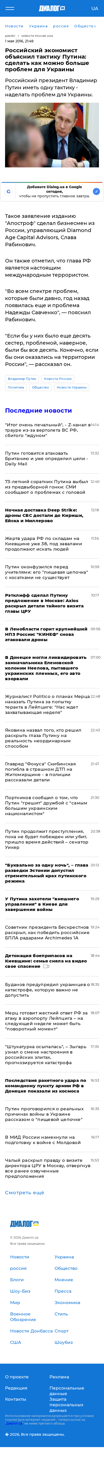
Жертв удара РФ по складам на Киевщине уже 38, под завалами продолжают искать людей (43, 544)
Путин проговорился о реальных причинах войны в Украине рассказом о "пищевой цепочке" (44, 1114)
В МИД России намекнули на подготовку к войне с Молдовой (43, 1140)
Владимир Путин (22, 379)
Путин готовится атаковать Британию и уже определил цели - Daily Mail (46, 458)
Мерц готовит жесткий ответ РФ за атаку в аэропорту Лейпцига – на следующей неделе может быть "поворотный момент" (46, 1020)
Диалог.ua (14, 1423)
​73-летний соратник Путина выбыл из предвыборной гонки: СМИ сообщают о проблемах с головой (46, 487)
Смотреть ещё (24, 1193)
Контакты (15, 1399)
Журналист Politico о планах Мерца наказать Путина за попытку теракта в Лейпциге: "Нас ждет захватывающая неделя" (47, 704)
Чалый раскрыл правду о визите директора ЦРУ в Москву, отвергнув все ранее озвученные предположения (47, 1168)
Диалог (10, 36)
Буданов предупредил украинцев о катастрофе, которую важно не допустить (47, 990)
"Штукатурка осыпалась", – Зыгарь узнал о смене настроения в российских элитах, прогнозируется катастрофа (45, 1054)
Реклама (59, 1376)
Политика (16, 387)
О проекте (17, 1376)
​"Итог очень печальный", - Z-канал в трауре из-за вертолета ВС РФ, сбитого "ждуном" (48, 430)
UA (94, 8)
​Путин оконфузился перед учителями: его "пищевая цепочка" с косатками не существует (46, 572)
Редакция (16, 1388)
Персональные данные (66, 1390)
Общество (40, 387)
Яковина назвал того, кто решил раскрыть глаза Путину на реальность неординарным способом (43, 738)
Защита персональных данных (66, 1405)
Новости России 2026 (37, 36)
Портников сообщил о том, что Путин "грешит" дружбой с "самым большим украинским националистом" (46, 805)
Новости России (57, 379)
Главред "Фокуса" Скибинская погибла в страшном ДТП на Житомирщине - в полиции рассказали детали (40, 771)
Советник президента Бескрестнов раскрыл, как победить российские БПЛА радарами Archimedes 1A (47, 932)
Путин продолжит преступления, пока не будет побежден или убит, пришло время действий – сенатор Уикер (47, 839)
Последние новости (38, 410)
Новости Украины (72, 387)
